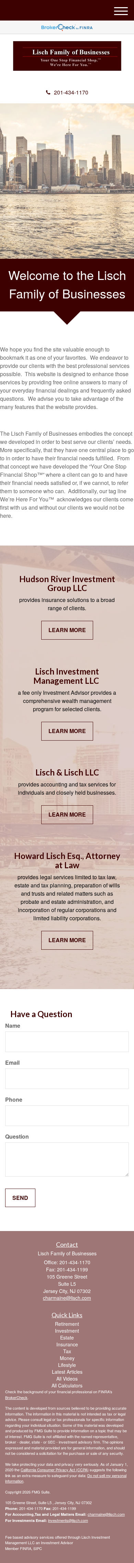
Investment (67, 1330)
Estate (67, 1337)
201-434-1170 (71, 92)
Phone (13, 1099)
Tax (67, 1351)
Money (67, 1358)
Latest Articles (67, 1371)
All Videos (67, 1378)
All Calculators (67, 1385)
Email (12, 1062)
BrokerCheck (16, 1397)
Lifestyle (67, 1364)
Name (12, 1025)
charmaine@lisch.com (106, 1514)
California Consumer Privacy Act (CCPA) (55, 1469)
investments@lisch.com (68, 1520)
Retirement (67, 1323)
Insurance (67, 1344)
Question (17, 1136)
